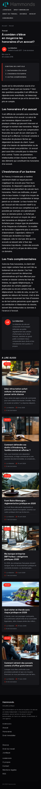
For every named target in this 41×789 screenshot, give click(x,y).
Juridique (7, 10)
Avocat (32, 14)
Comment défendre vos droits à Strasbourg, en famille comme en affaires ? (17, 447)
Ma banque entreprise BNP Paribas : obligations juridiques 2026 (16, 556)
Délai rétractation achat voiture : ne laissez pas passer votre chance (15, 392)
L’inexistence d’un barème (16, 74)
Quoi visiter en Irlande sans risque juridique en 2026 (17, 611)
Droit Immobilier (21, 10)
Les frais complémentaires (16, 77)
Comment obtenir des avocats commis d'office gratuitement (18, 664)
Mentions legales (10, 770)
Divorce (23, 14)
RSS (4, 774)
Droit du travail (10, 14)
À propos (6, 762)
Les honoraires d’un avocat (16, 70)
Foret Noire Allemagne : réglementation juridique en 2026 (20, 502)
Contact (6, 766)
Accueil (4, 26)
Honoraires (8, 18)
